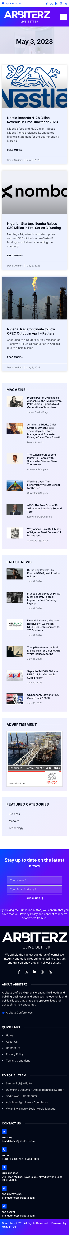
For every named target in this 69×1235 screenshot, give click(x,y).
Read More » (15, 149)
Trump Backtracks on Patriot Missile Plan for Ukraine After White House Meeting (44, 650)
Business (14, 813)
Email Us (7, 1137)
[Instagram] (61, 3)
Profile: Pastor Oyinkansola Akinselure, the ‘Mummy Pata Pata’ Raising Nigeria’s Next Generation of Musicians (44, 402)
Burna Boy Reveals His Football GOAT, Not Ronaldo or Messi (43, 573)
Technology (16, 828)
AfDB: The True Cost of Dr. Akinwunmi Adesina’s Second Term (44, 508)
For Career (9, 1212)
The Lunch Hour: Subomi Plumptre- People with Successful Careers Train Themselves (42, 459)
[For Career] (4, 1206)
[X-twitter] (51, 3)
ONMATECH (9, 1227)
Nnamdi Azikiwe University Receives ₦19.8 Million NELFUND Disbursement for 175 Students (43, 625)
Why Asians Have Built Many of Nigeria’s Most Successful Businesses (44, 532)
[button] (63, 17)
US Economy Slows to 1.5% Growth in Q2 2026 (43, 696)
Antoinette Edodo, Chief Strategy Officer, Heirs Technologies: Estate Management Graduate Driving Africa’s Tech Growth (44, 431)
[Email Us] (4, 1131)
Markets (14, 821)
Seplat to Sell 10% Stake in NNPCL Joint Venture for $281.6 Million (42, 674)
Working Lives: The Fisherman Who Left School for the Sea (43, 485)
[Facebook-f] (46, 3)
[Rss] (66, 3)
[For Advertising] (4, 1188)
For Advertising (11, 1194)
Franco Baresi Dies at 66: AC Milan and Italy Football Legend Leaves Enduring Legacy (44, 598)
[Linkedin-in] (56, 3)
